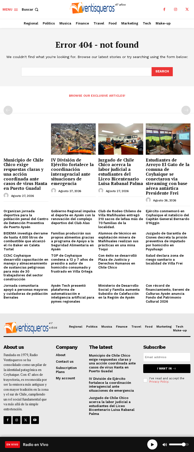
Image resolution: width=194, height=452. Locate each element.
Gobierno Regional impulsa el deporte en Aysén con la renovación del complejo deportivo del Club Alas (73, 217)
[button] (30, 9)
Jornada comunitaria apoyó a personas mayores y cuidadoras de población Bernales (26, 291)
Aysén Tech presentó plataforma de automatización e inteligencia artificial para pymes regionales (72, 293)
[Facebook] (164, 9)
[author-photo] (7, 195)
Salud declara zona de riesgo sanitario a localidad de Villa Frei (165, 259)
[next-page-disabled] (185, 110)
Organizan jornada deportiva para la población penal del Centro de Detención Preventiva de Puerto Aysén (26, 219)
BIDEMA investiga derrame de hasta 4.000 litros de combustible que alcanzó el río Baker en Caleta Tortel (26, 241)
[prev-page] (8, 110)
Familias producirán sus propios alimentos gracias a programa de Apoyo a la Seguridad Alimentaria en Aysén (72, 241)
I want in (164, 368)
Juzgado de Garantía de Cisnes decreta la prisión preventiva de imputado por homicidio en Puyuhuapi (166, 241)
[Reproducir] (152, 444)
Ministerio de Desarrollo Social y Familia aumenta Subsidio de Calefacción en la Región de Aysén (119, 291)
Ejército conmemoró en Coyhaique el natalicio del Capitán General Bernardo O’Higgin (167, 217)
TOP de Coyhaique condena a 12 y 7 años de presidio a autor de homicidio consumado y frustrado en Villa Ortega (72, 263)
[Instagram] (175, 9)
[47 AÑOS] (25, 328)
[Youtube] (35, 420)
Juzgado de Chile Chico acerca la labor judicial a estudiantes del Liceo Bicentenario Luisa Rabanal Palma (120, 171)
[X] (187, 9)
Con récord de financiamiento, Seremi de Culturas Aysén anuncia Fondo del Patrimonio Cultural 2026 (167, 293)
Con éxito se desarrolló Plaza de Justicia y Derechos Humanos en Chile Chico (117, 261)
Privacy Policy (158, 381)
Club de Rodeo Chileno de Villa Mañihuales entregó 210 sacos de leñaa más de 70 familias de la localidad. (120, 219)
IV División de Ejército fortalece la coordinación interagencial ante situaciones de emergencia (72, 171)
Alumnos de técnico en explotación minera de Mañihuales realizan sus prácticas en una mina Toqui (118, 241)
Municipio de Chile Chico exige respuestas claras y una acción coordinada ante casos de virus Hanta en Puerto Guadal (25, 174)
